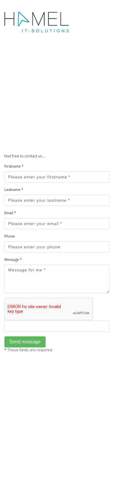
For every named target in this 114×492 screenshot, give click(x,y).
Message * (13, 259)
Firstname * (14, 166)
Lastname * (13, 189)
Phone (9, 236)
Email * (10, 212)
